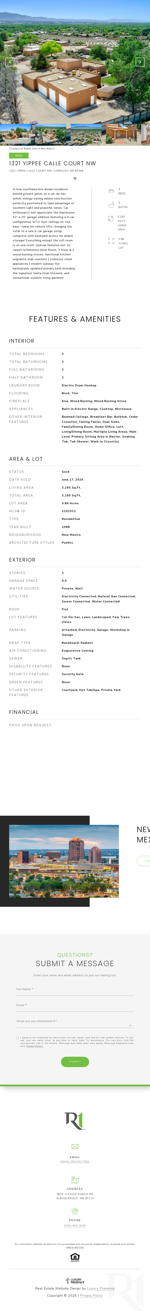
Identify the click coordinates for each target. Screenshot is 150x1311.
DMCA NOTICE (75, 1247)
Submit (75, 1061)
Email (20, 1005)
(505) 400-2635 (75, 1225)
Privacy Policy (35, 1046)
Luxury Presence (101, 1288)
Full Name (23, 989)
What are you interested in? (36, 1021)
